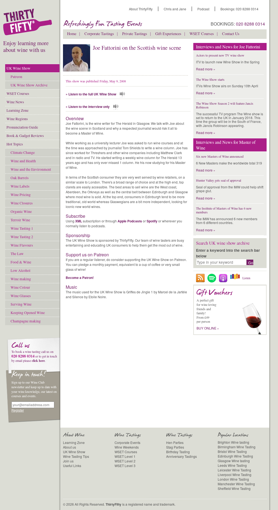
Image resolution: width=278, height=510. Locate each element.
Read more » (205, 69)
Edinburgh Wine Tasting (235, 456)
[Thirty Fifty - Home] (29, 23)
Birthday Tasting (178, 451)
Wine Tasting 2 (22, 236)
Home (71, 33)
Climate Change (23, 152)
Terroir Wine (20, 219)
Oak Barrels (20, 177)
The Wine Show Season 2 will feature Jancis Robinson (224, 105)
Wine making (21, 278)
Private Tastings (134, 33)
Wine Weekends (127, 447)
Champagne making (26, 321)
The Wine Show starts (210, 79)
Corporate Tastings (99, 33)
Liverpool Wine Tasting (234, 474)
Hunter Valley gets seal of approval (218, 180)
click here (38, 360)
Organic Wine (21, 211)
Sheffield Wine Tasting (234, 488)
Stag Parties (175, 447)
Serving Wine (21, 304)
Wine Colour (20, 287)
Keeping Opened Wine (28, 312)
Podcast (203, 9)
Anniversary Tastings (181, 456)
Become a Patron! (80, 277)
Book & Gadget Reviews (25, 135)
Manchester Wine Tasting (236, 483)
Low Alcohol (20, 270)
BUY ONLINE (208, 328)
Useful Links (72, 465)
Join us (68, 461)
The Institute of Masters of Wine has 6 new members (224, 210)
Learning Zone (18, 110)
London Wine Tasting (233, 479)
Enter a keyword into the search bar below (228, 253)
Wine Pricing (21, 194)
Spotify (152, 221)
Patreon (16, 76)
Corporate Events (127, 442)
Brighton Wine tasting (233, 442)
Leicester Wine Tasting (234, 470)
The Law (17, 253)
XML (78, 221)
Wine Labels (20, 186)
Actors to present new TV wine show (220, 55)
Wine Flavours (22, 245)
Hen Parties (175, 442)
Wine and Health (23, 160)
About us (69, 447)
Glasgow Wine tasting (234, 460)
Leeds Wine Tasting (232, 465)
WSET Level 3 (125, 465)
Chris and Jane (175, 9)
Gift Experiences (168, 33)
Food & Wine (21, 262)
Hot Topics (15, 144)
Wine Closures (22, 203)
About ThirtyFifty (141, 9)
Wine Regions (17, 118)
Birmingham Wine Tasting (236, 446)
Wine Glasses (21, 295)
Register (17, 410)
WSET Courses (18, 93)
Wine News (15, 101)
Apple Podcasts (130, 221)
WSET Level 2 (125, 461)
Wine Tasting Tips (76, 456)
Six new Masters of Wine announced (220, 156)
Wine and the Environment (31, 169)
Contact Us (230, 33)
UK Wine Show (18, 68)
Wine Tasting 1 (22, 228)
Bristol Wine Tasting (232, 451)
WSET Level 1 (125, 456)
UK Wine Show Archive (29, 85)
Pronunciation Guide (22, 127)
